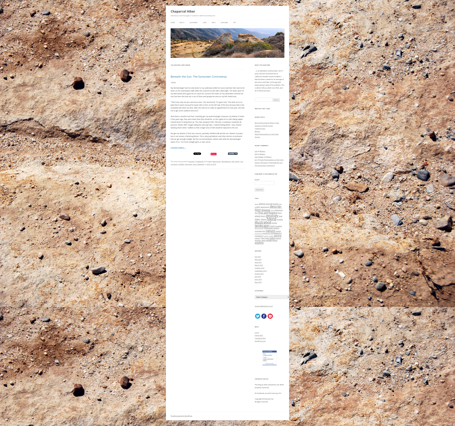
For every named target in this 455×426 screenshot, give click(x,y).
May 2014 (258, 282)
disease (265, 210)
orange (278, 231)
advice (262, 203)
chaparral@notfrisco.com (264, 306)
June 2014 (258, 279)
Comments (260, 338)
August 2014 (259, 274)
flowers (272, 212)
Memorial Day (259, 228)
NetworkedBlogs (267, 351)
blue (280, 204)
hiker (257, 219)
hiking (271, 218)
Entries (259, 335)
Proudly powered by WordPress (181, 416)
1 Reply (173, 82)
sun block (174, 164)
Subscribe (224, 23)
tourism (278, 238)
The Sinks (264, 238)
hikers (263, 219)
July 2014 (258, 277)
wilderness (271, 240)
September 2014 (260, 271)
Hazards (192, 161)
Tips (234, 23)
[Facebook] (264, 318)
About (182, 23)
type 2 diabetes (198, 164)
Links (205, 23)
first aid (263, 212)
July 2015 (258, 257)
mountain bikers (271, 228)
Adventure (270, 359)
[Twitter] (257, 318)
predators (276, 233)
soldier (271, 236)
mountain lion (260, 231)
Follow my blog (270, 363)
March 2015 (259, 265)
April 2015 (258, 262)
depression (217, 161)
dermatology (226, 161)
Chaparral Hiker (183, 11)
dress (272, 210)
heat (280, 216)
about (256, 204)
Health (265, 359)
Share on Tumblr (234, 153)
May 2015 (258, 259)
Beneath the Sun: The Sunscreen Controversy (199, 76)
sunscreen (188, 164)
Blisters (257, 131)
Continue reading (178, 147)
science (266, 236)
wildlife (259, 242)
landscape (262, 226)
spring (277, 235)
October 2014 (259, 268)
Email (257, 180)
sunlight (181, 164)
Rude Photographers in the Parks (267, 134)
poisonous (267, 233)
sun (241, 161)
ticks (272, 238)
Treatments (199, 161)
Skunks (257, 137)
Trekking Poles (260, 129)
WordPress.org (260, 341)
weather (258, 240)
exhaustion (278, 210)
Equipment (194, 23)
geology (272, 215)
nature (270, 231)
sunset (257, 238)
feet (256, 213)
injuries (274, 223)
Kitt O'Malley (259, 157)
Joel (256, 151)
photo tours (258, 233)
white (264, 240)
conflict (257, 207)
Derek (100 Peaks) (261, 163)
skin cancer (235, 161)
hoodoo (280, 219)
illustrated (263, 222)
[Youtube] (270, 318)
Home (173, 23)
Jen (256, 160)
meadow (278, 226)
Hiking (265, 360)
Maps (213, 23)
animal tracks (272, 203)
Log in (257, 333)
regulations (259, 236)
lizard (272, 226)
